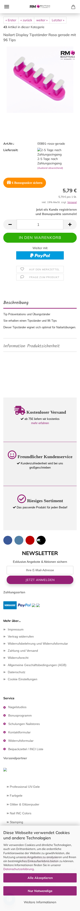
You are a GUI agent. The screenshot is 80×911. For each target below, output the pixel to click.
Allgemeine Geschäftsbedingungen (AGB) (37, 665)
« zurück (26, 20)
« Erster (11, 20)
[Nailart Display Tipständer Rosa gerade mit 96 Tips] (40, 79)
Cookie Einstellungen (22, 679)
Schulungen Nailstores (24, 724)
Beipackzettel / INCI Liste (25, 749)
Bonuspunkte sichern (27, 183)
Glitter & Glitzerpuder (24, 804)
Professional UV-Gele (24, 786)
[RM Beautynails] (40, 6)
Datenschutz (16, 672)
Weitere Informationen (40, 902)
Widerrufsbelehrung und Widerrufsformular (38, 643)
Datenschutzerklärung (18, 869)
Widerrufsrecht (18, 657)
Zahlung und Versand (23, 650)
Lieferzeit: (10, 150)
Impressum (16, 629)
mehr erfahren (40, 423)
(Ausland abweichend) (50, 167)
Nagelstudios (17, 707)
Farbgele (15, 795)
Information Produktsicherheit (31, 346)
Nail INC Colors (20, 813)
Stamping (16, 822)
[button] (10, 224)
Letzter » (58, 20)
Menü (6, 6)
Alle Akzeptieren (40, 878)
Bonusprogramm (20, 715)
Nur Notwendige (40, 891)
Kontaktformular (19, 732)
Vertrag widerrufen (21, 636)
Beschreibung (16, 302)
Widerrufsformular (21, 740)
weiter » (42, 20)
